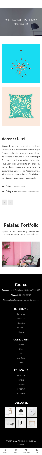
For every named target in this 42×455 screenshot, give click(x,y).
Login (36, 453)
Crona (15, 441)
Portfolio (29, 19)
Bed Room (22, 191)
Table (37, 191)
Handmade (30, 191)
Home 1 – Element (12, 19)
